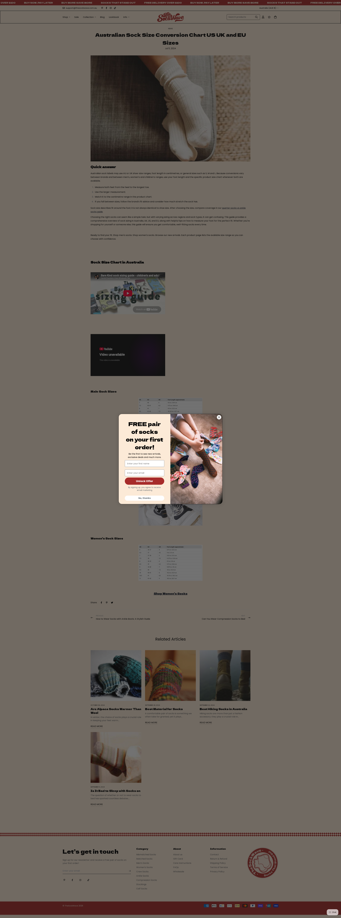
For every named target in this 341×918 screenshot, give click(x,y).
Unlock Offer (144, 481)
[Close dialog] (219, 417)
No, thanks (144, 498)
